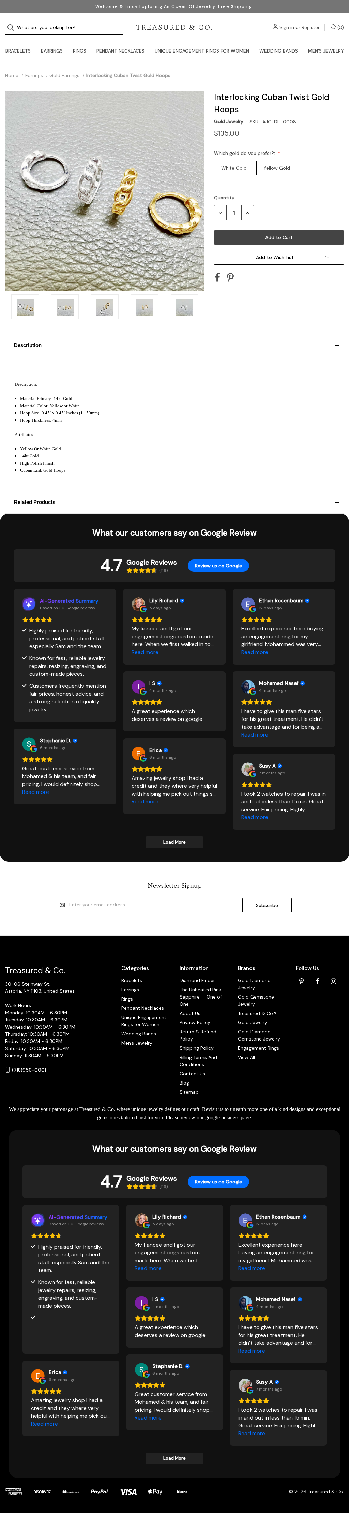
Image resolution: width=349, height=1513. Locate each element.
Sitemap (189, 1092)
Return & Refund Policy (198, 1035)
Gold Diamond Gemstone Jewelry (259, 1035)
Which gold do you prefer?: (245, 153)
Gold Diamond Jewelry (254, 984)
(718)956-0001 (29, 1070)
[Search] (12, 27)
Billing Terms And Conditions (198, 1060)
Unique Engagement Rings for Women (202, 51)
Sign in (286, 27)
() (340, 27)
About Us (190, 1013)
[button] (174, 345)
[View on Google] (138, 604)
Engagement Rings (258, 1048)
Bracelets (18, 51)
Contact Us (192, 1074)
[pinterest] (301, 981)
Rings (79, 51)
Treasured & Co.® (257, 1013)
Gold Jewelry (252, 1022)
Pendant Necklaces (120, 51)
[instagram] (333, 981)
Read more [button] (145, 652)
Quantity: (225, 197)
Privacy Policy (195, 1022)
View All (246, 1057)
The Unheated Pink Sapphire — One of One (201, 997)
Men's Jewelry (326, 51)
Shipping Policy (197, 1048)
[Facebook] (217, 277)
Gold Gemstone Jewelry (256, 1000)
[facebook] (317, 981)
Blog (184, 1083)
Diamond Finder (197, 980)
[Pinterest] (230, 277)
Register (311, 27)
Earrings (52, 51)
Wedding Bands (278, 51)
